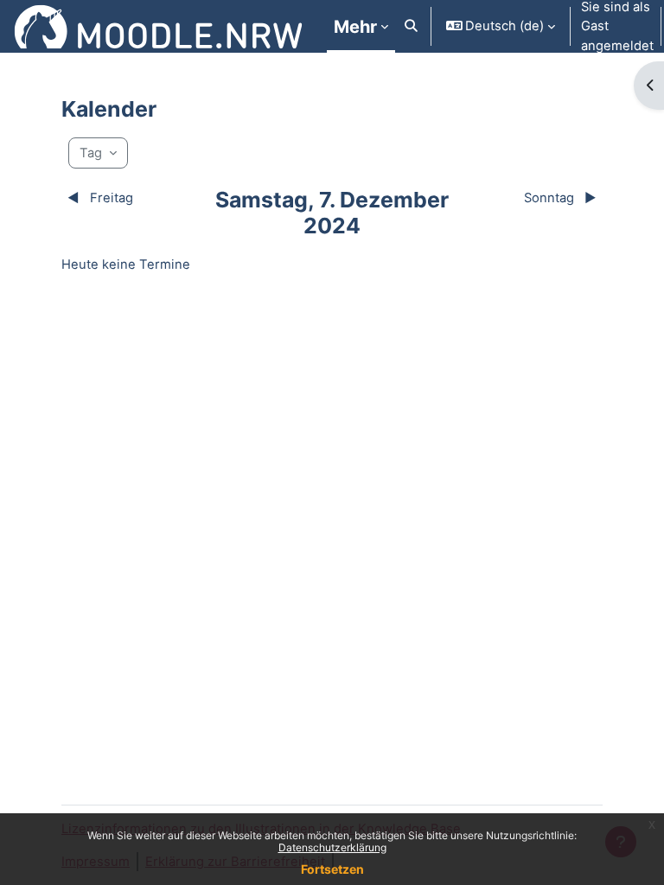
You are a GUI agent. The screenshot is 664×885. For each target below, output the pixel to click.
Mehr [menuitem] (355, 26)
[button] (411, 26)
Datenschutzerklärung (332, 847)
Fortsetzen (332, 869)
